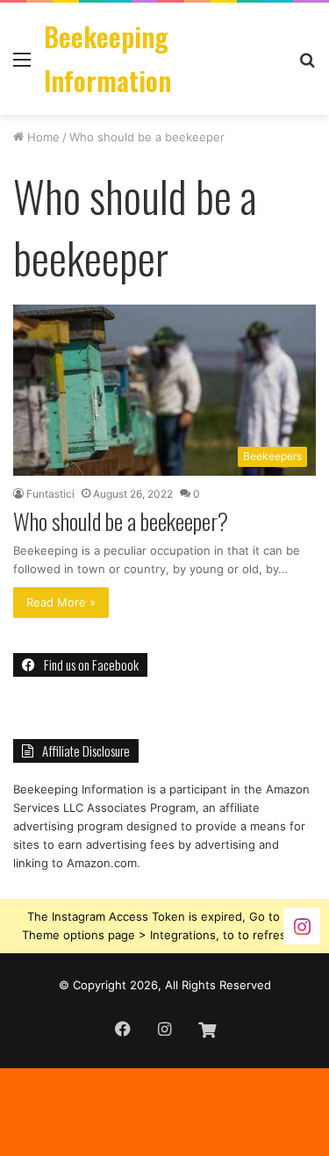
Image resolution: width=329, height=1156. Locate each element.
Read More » (61, 602)
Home (42, 137)
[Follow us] (301, 924)
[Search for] (307, 65)
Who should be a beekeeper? (120, 521)
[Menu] (22, 65)
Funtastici (50, 493)
